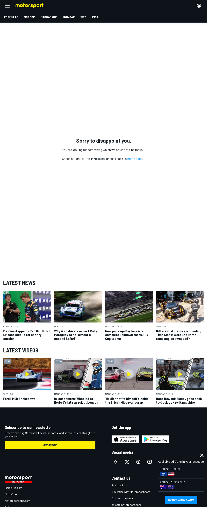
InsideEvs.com (13, 487)
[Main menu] (7, 5)
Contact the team (123, 498)
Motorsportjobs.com (17, 500)
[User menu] (199, 6)
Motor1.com (12, 494)
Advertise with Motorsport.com (131, 491)
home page (134, 158)
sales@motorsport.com (126, 504)
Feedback (118, 485)
